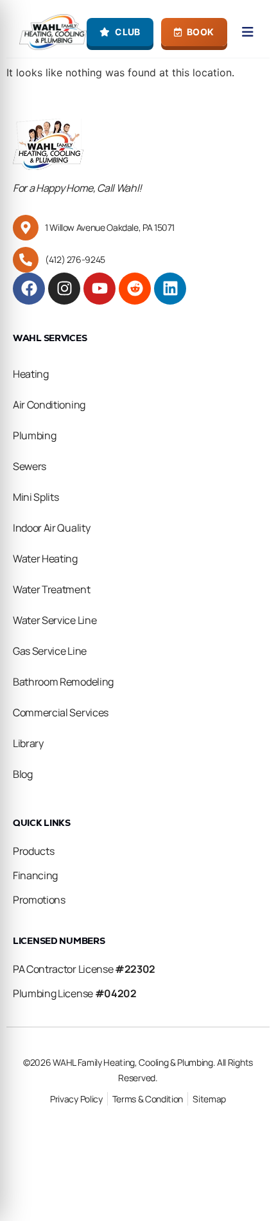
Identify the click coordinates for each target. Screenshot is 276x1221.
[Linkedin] (170, 289)
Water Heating (45, 559)
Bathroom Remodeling (63, 682)
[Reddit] (135, 289)
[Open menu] (248, 32)
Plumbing (34, 435)
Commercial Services (60, 712)
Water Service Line (54, 620)
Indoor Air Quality (51, 528)
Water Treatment (51, 589)
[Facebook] (29, 289)
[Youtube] (99, 289)
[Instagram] (64, 289)
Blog (23, 774)
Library (28, 743)
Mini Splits (35, 497)
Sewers (29, 466)
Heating (31, 374)
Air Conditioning (49, 405)
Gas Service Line (50, 651)
